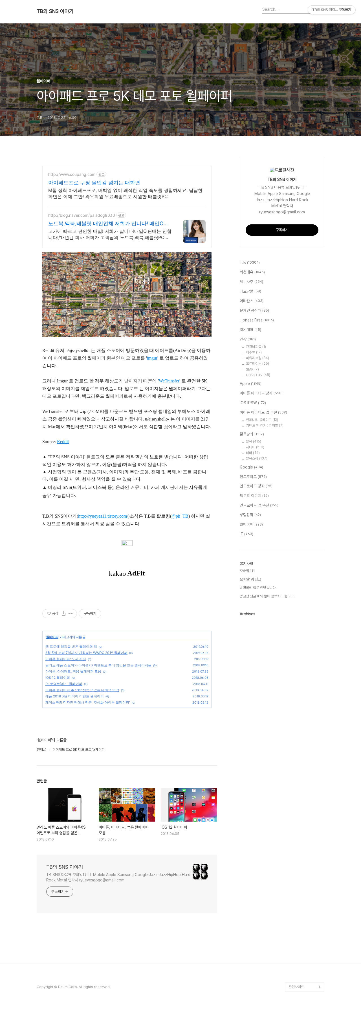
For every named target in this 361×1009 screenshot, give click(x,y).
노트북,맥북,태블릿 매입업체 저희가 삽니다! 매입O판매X (108, 223)
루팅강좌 (250, 515)
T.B (250, 262)
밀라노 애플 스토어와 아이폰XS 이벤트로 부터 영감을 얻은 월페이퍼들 (98, 665)
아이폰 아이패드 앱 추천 (263, 412)
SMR (252, 369)
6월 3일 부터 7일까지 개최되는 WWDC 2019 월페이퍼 (86, 653)
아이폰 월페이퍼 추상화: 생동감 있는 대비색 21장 (82, 690)
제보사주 (251, 281)
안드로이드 (253, 476)
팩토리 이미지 (254, 495)
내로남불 (250, 291)
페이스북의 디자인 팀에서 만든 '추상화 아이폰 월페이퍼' (87, 702)
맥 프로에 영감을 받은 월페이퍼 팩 (71, 646)
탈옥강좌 (252, 434)
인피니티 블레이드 (262, 420)
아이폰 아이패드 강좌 (261, 393)
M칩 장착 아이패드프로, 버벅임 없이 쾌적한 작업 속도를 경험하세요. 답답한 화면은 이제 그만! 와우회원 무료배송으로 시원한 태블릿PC (125, 193)
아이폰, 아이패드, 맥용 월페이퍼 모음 (73, 671)
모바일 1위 (247, 571)
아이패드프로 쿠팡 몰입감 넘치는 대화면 (94, 182)
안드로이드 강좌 (256, 486)
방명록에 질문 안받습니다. (258, 588)
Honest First (257, 320)
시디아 (255, 447)
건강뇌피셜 (256, 347)
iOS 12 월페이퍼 (57, 677)
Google (251, 467)
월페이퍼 (52, 637)
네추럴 (254, 352)
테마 (253, 453)
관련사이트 (296, 987)
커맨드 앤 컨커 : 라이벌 (264, 425)
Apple (250, 383)
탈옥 (253, 441)
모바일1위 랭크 (250, 579)
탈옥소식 (256, 458)
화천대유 (252, 272)
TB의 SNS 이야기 (55, 11)
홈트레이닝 (257, 364)
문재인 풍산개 (254, 310)
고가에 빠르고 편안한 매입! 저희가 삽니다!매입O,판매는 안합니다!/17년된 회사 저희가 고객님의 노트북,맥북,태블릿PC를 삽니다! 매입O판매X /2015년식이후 (109, 234)
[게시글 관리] (70, 613)
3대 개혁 (250, 329)
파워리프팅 (257, 358)
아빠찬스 (251, 301)
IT (246, 534)
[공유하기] (63, 613)
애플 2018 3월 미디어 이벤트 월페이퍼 (74, 696)
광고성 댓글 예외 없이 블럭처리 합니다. (267, 596)
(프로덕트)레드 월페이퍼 (63, 684)
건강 (248, 339)
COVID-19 (258, 375)
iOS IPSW (253, 402)
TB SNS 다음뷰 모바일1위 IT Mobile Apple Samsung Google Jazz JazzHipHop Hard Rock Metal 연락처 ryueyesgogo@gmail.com (118, 877)
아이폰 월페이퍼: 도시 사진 (65, 659)
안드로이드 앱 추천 (259, 505)
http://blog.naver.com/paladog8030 (81, 215)
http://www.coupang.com (71, 174)
